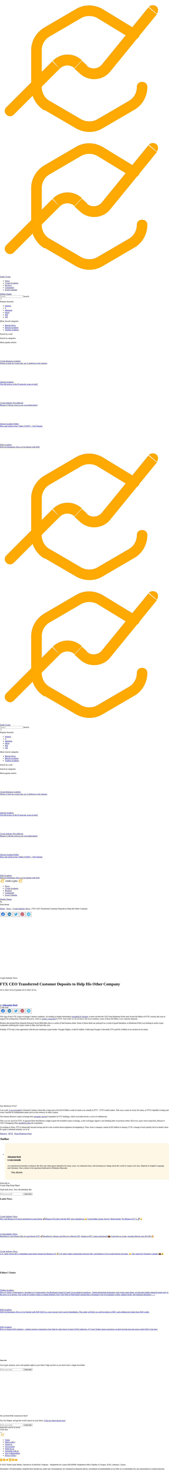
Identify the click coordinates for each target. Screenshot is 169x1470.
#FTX (10, 1134)
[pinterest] (22, 914)
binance (8, 306)
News (7, 281)
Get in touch (10, 1447)
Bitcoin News (10, 325)
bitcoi (7, 312)
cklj (6, 317)
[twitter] (16, 914)
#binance (3, 1134)
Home (2, 909)
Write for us (9, 1449)
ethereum (8, 310)
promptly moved (40, 1117)
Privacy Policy (10, 1455)
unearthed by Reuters (80, 1017)
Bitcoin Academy (12, 328)
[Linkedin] (9, 914)
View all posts (17, 1172)
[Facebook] (3, 914)
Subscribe (28, 1194)
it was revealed (15, 1110)
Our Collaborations (12, 1453)
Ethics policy (10, 1442)
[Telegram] (29, 914)
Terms (7, 1440)
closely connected (49, 1019)
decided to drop (25, 1123)
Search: (26, 296)
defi (6, 315)
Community (9, 288)
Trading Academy (12, 330)
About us (8, 1444)
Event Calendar (11, 290)
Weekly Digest (6, 294)
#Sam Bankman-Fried (23, 1134)
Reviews (8, 285)
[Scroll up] (1, 1432)
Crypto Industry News (21, 909)
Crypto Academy (11, 283)
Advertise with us (12, 1451)
